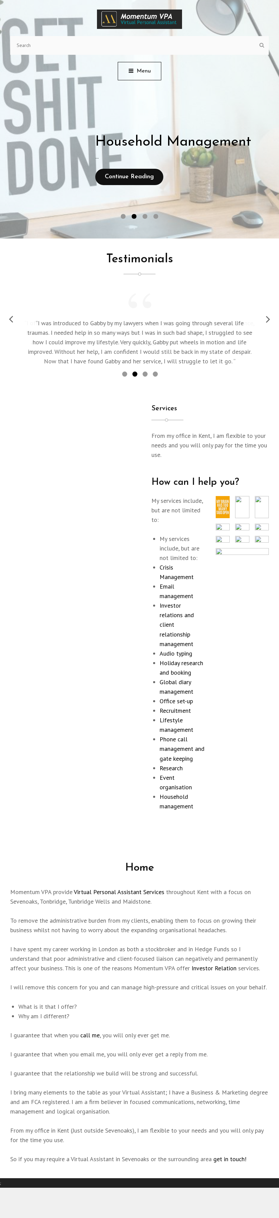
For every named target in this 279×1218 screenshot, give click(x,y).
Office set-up (176, 686)
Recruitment (175, 696)
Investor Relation (214, 953)
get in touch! (229, 1144)
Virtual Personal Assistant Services (119, 877)
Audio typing (176, 638)
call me (90, 1020)
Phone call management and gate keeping (182, 734)
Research (171, 753)
